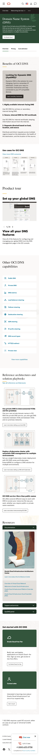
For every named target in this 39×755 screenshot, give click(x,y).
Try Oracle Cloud (8, 37)
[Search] (23, 3)
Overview (5, 10)
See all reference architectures (14, 383)
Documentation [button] (10, 527)
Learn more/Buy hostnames (14, 96)
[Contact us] (35, 3)
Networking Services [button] (17, 10)
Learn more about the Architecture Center (17, 577)
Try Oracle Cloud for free (14, 664)
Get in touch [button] (11, 704)
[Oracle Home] (9, 3)
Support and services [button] (11, 605)
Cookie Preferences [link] (7, 739)
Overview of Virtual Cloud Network (15, 583)
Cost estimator (22, 49)
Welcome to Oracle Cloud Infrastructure (17, 586)
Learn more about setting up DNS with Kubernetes (17, 469)
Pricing (13, 49)
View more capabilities (19, 359)
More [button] (30, 10)
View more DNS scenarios (11, 154)
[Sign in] (31, 3)
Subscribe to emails (7, 742)
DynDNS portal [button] (9, 611)
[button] (3, 3)
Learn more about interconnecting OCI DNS (15, 510)
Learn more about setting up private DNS (14, 425)
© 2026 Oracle (6, 736)
